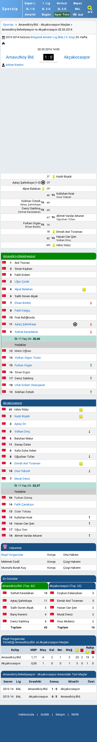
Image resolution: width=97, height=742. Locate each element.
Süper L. (30, 3)
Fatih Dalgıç (22, 310)
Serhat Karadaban (29, 212)
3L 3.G (62, 9)
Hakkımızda (26, 714)
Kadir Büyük (64, 176)
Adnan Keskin (14, 64)
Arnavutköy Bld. (20, 57)
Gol (80, 14)
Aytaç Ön (20, 424)
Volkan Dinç (63, 240)
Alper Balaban (32, 188)
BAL (78, 9)
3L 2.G (46, 9)
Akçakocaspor (77, 57)
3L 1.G (30, 9)
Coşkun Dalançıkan (69, 593)
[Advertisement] (48, 120)
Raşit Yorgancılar (12, 554)
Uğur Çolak (22, 281)
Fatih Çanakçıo (24, 504)
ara (90, 11)
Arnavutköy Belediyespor (19, 256)
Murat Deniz (22, 478)
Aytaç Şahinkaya (23, 182)
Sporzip (10, 9)
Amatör (30, 14)
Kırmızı (62, 3)
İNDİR (75, 714)
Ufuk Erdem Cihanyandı (30, 385)
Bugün (46, 14)
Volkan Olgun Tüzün (28, 357)
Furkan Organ (32, 223)
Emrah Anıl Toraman (69, 231)
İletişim (60, 714)
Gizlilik (45, 714)
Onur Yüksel (63, 197)
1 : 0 (54, 689)
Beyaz (77, 3)
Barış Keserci (18, 614)
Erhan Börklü (33, 226)
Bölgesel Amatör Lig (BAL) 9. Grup (53, 37)
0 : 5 (54, 696)
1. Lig (46, 3)
